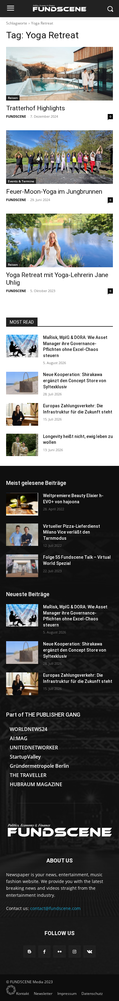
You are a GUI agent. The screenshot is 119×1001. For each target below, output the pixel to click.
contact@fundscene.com (55, 908)
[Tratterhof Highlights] (59, 74)
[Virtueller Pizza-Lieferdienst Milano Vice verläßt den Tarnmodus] (22, 534)
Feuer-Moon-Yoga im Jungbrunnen (54, 191)
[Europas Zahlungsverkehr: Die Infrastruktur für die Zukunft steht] (22, 414)
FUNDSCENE (16, 116)
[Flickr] (59, 951)
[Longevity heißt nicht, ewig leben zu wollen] (22, 445)
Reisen (13, 98)
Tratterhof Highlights (35, 108)
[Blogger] (29, 951)
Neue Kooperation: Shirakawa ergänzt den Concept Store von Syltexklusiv (74, 380)
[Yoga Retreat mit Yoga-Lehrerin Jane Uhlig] (59, 240)
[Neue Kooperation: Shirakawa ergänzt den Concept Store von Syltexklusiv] (22, 383)
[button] (11, 990)
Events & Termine (21, 181)
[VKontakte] (90, 951)
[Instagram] (75, 951)
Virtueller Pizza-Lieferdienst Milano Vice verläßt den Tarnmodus (71, 532)
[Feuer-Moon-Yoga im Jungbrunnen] (59, 157)
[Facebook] (44, 951)
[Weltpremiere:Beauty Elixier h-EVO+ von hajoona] (22, 504)
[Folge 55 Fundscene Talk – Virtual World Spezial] (22, 565)
